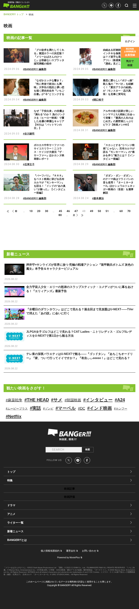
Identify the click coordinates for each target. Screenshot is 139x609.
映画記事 (69, 488)
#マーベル (66, 408)
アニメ (11, 513)
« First (9, 211)
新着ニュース (15, 531)
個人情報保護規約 (50, 550)
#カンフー (120, 408)
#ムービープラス (17, 408)
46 (68, 211)
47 (76, 211)
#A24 (120, 399)
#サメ (56, 399)
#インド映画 (99, 408)
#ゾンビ (48, 408)
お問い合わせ (89, 550)
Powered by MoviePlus (68, 557)
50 (99, 211)
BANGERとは (17, 540)
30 (46, 211)
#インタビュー (98, 399)
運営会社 (70, 550)
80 (60, 215)
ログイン (130, 41)
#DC (81, 408)
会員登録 (130, 52)
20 (38, 211)
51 (107, 211)
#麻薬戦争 (14, 400)
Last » (80, 215)
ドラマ (11, 505)
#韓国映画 (73, 400)
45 (60, 211)
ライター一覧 (15, 522)
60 (121, 211)
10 (31, 211)
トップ (11, 471)
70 (128, 211)
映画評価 (69, 496)
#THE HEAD (36, 399)
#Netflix (13, 416)
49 (91, 211)
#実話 (35, 408)
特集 (10, 480)
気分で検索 (130, 63)
